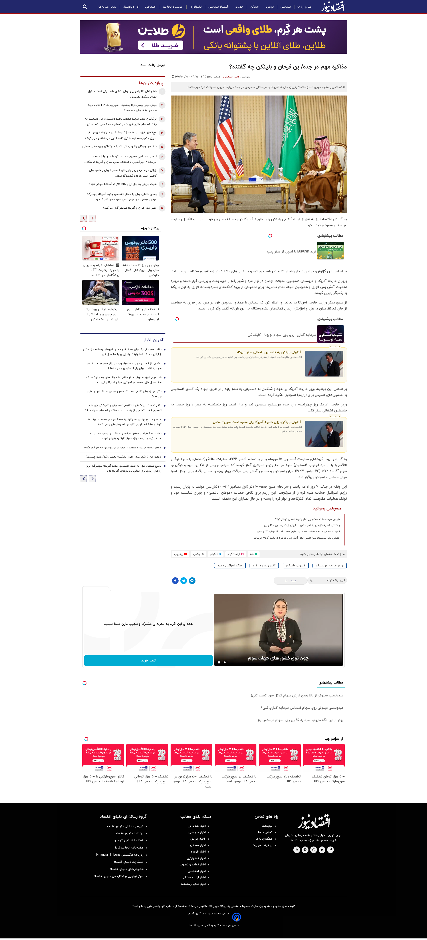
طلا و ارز (306, 7)
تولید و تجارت (173, 7)
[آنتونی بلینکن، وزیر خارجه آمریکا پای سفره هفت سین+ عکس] (324, 434)
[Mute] (225, 662)
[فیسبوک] (175, 580)
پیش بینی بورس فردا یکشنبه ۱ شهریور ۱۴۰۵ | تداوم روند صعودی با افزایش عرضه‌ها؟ (122, 108)
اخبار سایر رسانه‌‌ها (193, 884)
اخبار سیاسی (231, 77)
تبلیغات (267, 826)
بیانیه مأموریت (262, 845)
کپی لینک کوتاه (335, 580)
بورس (270, 7)
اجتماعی (150, 7)
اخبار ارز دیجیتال (194, 877)
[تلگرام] (192, 580)
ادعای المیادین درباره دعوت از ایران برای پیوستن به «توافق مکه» (122, 448)
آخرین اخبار (153, 340)
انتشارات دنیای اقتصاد (128, 862)
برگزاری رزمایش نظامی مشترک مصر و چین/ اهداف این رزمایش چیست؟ (123, 394)
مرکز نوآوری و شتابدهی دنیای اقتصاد (118, 876)
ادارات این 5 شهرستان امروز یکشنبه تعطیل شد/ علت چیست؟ (123, 457)
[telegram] (305, 850)
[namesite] (332, 6)
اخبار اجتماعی (197, 871)
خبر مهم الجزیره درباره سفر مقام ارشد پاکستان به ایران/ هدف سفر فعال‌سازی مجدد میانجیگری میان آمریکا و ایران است (123, 380)
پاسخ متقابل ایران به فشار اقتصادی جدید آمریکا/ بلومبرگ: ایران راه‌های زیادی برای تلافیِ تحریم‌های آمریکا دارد (122, 197)
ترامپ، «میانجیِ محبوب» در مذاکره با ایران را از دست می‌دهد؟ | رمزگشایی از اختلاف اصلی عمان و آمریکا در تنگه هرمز (121, 160)
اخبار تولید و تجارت (193, 865)
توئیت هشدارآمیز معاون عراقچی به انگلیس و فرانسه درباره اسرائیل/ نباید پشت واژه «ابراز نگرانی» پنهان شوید (125, 436)
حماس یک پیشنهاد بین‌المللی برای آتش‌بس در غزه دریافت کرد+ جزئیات (297, 538)
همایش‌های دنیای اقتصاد (126, 869)
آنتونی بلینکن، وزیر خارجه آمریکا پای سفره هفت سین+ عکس (257, 422)
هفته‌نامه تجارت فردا (129, 848)
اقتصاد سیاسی (218, 7)
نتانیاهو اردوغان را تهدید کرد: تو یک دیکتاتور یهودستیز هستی (119, 146)
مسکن (255, 7)
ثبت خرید (148, 660)
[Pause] (219, 662)
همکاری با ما (264, 839)
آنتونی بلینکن (295, 566)
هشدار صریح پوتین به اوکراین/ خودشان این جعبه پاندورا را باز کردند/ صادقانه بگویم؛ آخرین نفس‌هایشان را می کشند (124, 422)
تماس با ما (265, 832)
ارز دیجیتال (131, 7)
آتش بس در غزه (264, 566)
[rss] (297, 850)
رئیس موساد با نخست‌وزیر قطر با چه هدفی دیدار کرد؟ (307, 519)
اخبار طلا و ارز (197, 826)
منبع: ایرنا (290, 580)
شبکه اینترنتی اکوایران (128, 840)
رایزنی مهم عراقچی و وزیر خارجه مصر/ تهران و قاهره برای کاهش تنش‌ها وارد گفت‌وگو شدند (123, 173)
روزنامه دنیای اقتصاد (129, 833)
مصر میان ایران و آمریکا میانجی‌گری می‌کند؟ (130, 208)
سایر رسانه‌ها (107, 7)
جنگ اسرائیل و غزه (230, 566)
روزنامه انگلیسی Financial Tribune (119, 855)
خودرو (239, 7)
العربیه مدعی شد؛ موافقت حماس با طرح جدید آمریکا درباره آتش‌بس (298, 532)
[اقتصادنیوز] (313, 821)
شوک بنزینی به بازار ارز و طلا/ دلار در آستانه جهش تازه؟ (123, 184)
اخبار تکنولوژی (196, 858)
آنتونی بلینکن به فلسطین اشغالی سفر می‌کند (268, 352)
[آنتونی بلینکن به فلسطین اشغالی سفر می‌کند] (324, 364)
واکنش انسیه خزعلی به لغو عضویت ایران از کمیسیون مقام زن (302, 525)
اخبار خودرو (198, 852)
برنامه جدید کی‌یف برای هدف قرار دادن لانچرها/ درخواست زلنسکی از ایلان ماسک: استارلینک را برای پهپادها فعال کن (122, 352)
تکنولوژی (196, 7)
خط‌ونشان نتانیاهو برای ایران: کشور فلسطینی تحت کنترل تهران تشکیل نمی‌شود (122, 94)
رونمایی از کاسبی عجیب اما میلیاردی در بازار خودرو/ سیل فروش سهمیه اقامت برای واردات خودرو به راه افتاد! (123, 366)
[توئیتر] (183, 580)
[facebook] (331, 850)
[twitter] (322, 850)
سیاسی (285, 7)
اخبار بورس (198, 839)
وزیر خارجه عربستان (329, 566)
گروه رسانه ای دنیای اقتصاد (124, 826)
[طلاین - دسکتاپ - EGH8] (213, 37)
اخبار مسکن (198, 845)
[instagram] (313, 850)
